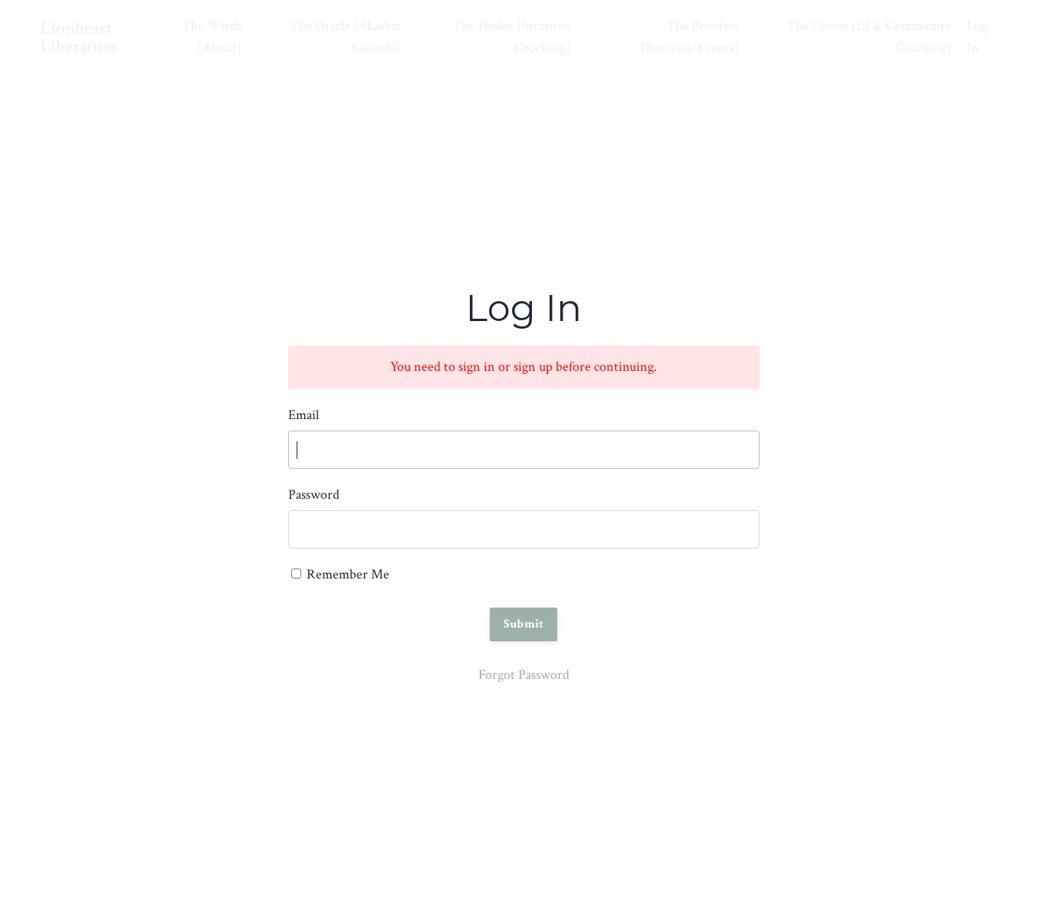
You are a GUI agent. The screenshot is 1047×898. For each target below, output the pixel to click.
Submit (524, 624)
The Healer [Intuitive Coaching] (511, 37)
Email (303, 415)
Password (314, 494)
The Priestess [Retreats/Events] (690, 37)
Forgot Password (523, 674)
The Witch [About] (211, 37)
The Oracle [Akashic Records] (345, 37)
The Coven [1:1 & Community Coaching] (868, 37)
